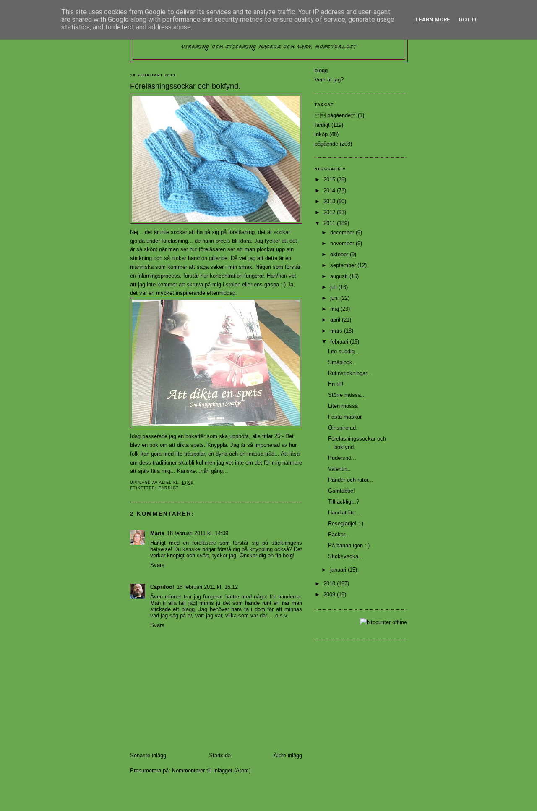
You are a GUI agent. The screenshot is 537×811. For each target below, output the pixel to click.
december (343, 232)
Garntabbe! (341, 491)
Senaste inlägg (148, 755)
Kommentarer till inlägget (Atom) (211, 770)
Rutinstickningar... (350, 373)
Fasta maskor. (345, 417)
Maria (157, 533)
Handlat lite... (344, 512)
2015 (330, 179)
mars (337, 331)
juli (334, 287)
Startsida (220, 755)
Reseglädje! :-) (345, 523)
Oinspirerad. (342, 428)
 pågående (335, 115)
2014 (330, 190)
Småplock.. (342, 362)
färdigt (169, 488)
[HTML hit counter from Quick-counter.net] (383, 622)
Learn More (432, 19)
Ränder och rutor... (350, 480)
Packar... (339, 534)
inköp (321, 134)
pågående (326, 144)
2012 (330, 212)
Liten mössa (343, 406)
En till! (336, 384)
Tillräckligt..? (343, 502)
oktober (340, 254)
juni (335, 298)
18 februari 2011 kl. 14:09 (197, 533)
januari (339, 570)
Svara (157, 565)
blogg (321, 70)
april (336, 320)
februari (340, 342)
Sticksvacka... (345, 556)
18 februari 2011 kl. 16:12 (207, 587)
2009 (330, 594)
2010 (330, 583)
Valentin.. (339, 469)
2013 (330, 201)
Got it (468, 19)
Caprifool (162, 587)
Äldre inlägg (288, 755)
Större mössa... (347, 395)
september (343, 265)
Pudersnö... (342, 458)
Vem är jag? (329, 79)
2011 (330, 223)
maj (335, 309)
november (343, 243)
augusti (339, 276)
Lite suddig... (344, 351)
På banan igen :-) (349, 545)
